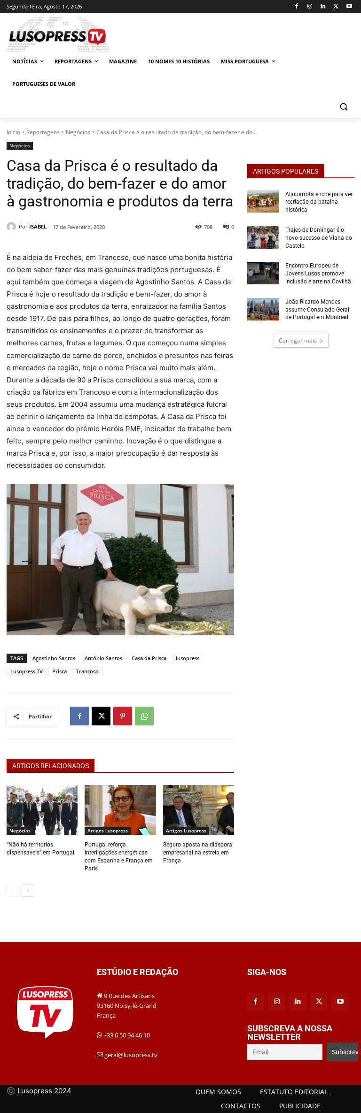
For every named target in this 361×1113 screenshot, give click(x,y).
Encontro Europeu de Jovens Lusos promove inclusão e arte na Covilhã (318, 273)
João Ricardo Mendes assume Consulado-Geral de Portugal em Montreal (317, 309)
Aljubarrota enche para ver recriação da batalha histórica (319, 202)
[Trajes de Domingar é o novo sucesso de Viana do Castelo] (263, 237)
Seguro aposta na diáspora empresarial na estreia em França (197, 852)
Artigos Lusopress (107, 830)
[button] (343, 107)
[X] (335, 6)
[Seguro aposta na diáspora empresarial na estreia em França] (198, 810)
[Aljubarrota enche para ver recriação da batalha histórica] (263, 202)
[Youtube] (349, 6)
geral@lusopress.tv (130, 1055)
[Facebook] (296, 6)
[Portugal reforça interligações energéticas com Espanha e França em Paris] (120, 810)
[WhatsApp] (144, 716)
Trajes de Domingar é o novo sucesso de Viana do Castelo (318, 238)
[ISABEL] (13, 226)
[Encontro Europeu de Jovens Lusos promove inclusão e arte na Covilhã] (263, 273)
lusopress (187, 658)
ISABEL (38, 226)
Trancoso (87, 671)
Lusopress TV (26, 671)
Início (13, 132)
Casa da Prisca (149, 658)
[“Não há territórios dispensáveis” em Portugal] (42, 810)
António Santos (103, 658)
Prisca (59, 671)
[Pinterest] (122, 716)
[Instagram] (310, 6)
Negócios (78, 132)
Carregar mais (298, 340)
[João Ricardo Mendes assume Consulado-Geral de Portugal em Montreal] (263, 309)
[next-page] (27, 890)
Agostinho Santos (53, 658)
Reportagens (43, 132)
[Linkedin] (323, 6)
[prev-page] (12, 890)
